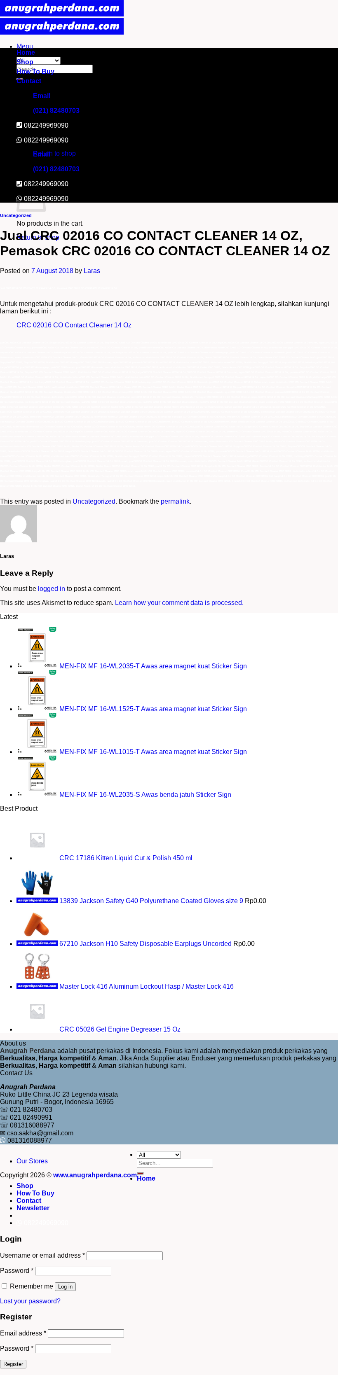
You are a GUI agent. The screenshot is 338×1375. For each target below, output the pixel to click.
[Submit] (140, 1173)
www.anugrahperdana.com (95, 1175)
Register (13, 1364)
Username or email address (42, 1255)
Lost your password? (30, 1301)
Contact (28, 80)
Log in (65, 1287)
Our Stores (32, 1161)
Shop (24, 61)
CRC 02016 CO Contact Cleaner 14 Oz (73, 325)
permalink (175, 501)
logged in (51, 588)
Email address (23, 1333)
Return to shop (54, 153)
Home (25, 52)
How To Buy (35, 71)
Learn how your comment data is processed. (179, 602)
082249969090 (46, 140)
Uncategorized (16, 215)
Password (16, 1270)
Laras (92, 270)
